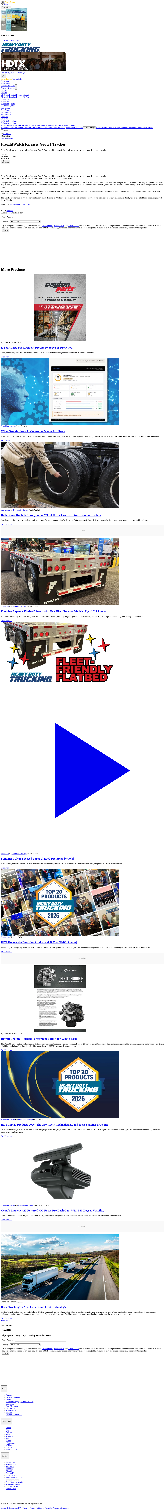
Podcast (60, 125)
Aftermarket (5, 81)
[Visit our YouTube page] (9, 1331)
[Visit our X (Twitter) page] (7, 1331)
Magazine (26, 125)
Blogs (32, 125)
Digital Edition (15, 40)
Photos (3, 125)
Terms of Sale (27, 1508)
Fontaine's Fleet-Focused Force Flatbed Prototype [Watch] (37, 858)
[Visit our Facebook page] (2, 1331)
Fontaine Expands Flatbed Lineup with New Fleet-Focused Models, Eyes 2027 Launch (54, 611)
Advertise (35, 128)
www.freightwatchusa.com (20, 204)
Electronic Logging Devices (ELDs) (15, 95)
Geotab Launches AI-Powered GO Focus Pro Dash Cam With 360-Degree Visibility (52, 1210)
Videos (20, 125)
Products (4, 117)
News (18, 2)
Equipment (5, 99)
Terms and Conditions (74, 128)
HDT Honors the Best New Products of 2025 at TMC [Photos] (39, 942)
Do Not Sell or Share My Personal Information (50, 1508)
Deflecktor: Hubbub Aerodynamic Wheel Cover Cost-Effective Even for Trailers (51, 515)
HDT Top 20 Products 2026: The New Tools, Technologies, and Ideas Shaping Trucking (54, 1124)
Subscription (6, 128)
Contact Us (50, 128)
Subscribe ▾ (6, 7)
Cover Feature (10, 2)
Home (3, 138)
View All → (5, 1320)
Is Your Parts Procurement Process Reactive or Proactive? (37, 347)
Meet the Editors (17, 128)
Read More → (6, 357)
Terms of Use (17, 1508)
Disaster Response (8, 86)
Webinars (53, 125)
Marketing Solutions (120, 128)
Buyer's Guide (69, 125)
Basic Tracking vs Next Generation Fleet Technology (33, 1306)
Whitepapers (45, 125)
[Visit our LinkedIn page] (4, 1331)
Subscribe (4, 40)
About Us (42, 128)
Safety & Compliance (9, 121)
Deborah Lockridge (20, 510)
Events (37, 125)
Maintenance (6, 112)
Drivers (4, 91)
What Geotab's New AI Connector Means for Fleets (33, 431)
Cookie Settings (89, 128)
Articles (23, 2)
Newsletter (27, 128)
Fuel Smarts (5, 108)
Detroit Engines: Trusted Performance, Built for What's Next (39, 1038)
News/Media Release (26, 1205)
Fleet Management (8, 104)
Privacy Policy (60, 128)
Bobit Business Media (104, 128)
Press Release (148, 128)
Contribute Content (135, 128)
